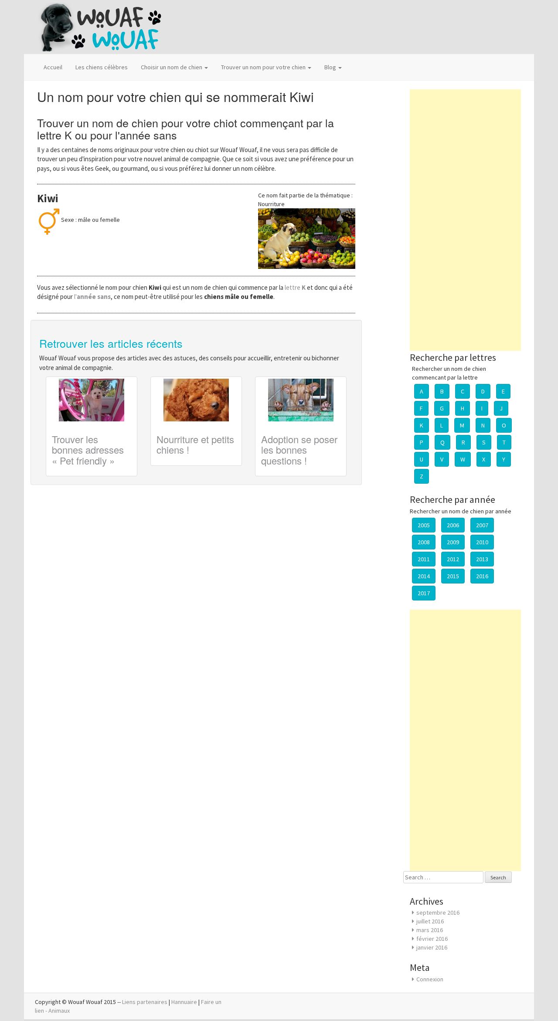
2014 (424, 576)
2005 (424, 525)
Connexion (429, 979)
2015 (453, 576)
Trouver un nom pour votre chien (264, 67)
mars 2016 (429, 930)
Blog (330, 67)
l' (92, 296)
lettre (296, 287)
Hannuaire (184, 1002)
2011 (424, 559)
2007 (482, 525)
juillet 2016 (430, 921)
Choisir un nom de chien (172, 67)
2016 (482, 576)
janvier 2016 (431, 947)
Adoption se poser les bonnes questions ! (299, 449)
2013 (482, 559)
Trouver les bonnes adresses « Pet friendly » (88, 449)
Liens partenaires (144, 1002)
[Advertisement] (465, 220)
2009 (453, 542)
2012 (453, 559)
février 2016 (432, 939)
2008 (424, 542)
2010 (482, 542)
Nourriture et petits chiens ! (195, 444)
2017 (424, 593)
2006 (453, 525)
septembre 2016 (437, 912)
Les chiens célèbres (101, 67)
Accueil (53, 67)
